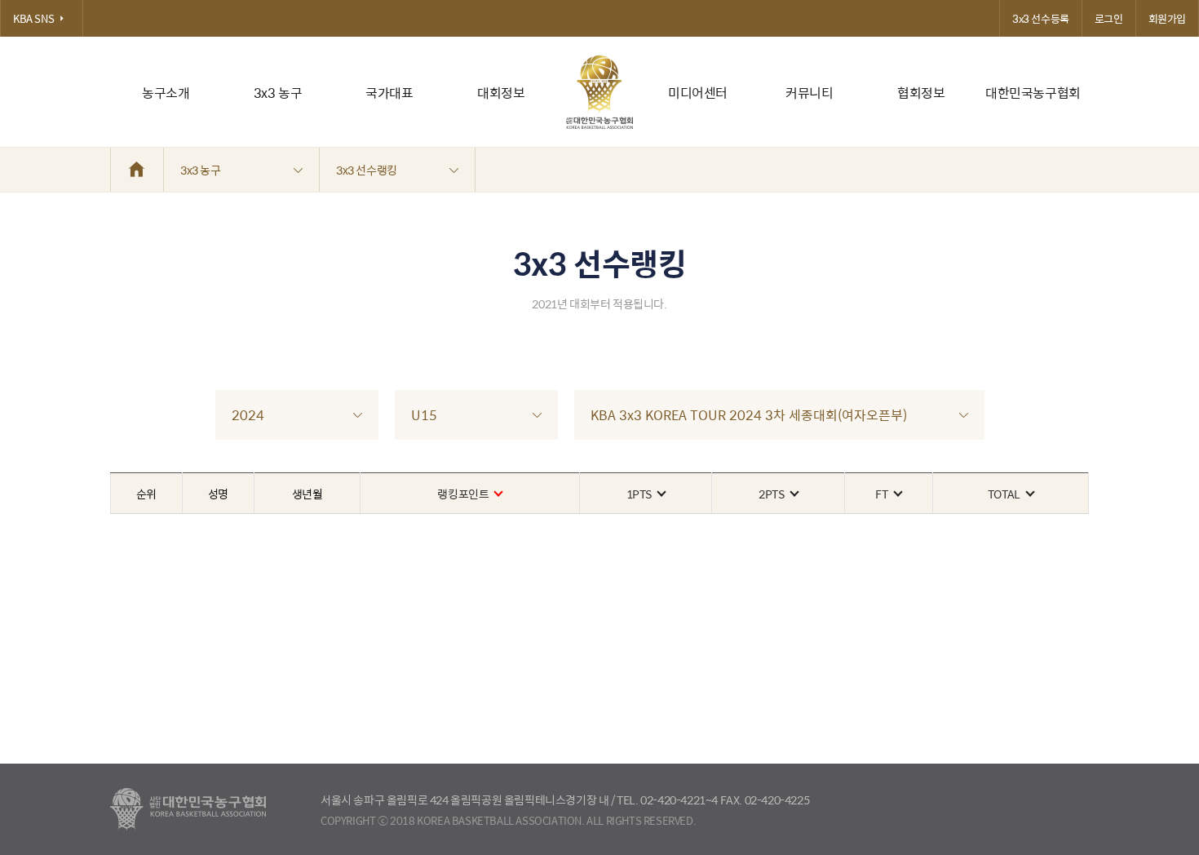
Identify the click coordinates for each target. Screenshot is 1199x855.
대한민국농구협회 (1033, 92)
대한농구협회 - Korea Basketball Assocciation (188, 809)
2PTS (771, 494)
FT (881, 494)
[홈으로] (137, 170)
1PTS (639, 494)
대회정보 (500, 92)
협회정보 (921, 92)
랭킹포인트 (463, 494)
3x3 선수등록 (1040, 18)
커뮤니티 (809, 92)
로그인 (1109, 18)
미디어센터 (698, 92)
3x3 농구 (278, 92)
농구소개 (165, 92)
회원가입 (1167, 18)
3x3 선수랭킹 (366, 170)
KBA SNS (33, 18)
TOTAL (1004, 494)
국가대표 (389, 92)
